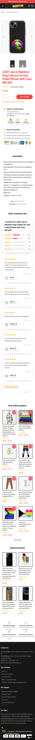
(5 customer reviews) (17, 87)
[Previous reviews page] (21, 392)
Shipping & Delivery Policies (9, 691)
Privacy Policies (6, 677)
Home (3, 12)
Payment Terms (6, 694)
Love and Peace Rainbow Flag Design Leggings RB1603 (8, 494)
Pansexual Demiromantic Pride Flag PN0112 (25, 524)
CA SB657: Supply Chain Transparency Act (14, 682)
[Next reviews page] (31, 392)
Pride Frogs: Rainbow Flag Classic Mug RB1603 (8, 462)
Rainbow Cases (12, 12)
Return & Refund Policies (8, 697)
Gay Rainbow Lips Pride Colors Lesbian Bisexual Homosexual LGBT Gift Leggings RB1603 (25, 464)
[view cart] (32, 6)
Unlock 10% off (4, 731)
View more (17, 540)
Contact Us (4, 700)
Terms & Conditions (7, 674)
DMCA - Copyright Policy (8, 679)
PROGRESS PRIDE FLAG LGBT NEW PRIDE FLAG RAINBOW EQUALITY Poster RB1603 (9, 526)
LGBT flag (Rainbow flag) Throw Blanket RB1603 (25, 428)
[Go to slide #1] (12, 63)
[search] (29, 6)
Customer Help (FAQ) (7, 702)
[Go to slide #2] (22, 63)
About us (4, 671)
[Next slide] (31, 37)
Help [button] (31, 737)
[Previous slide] (4, 37)
